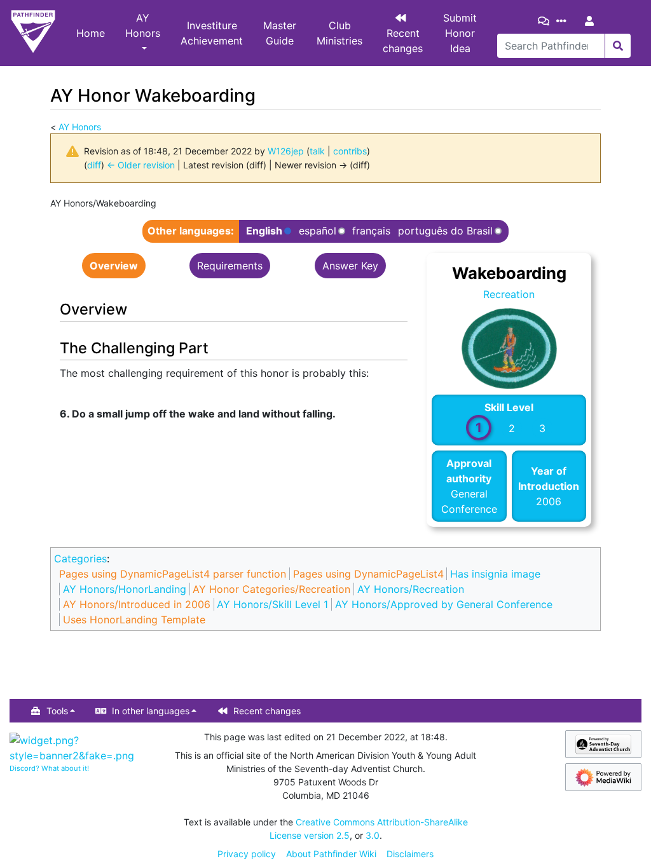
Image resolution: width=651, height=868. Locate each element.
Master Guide (279, 33)
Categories (80, 558)
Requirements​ (230, 265)
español (317, 231)
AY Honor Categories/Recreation (271, 589)
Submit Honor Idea (460, 33)
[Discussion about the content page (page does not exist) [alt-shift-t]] (546, 21)
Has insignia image (495, 573)
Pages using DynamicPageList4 (368, 573)
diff (94, 164)
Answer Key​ (350, 265)
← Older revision (141, 164)
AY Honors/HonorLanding (124, 589)
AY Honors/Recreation (410, 589)
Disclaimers (410, 853)
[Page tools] (564, 21)
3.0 (373, 835)
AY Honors (142, 25)
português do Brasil (445, 231)
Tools (57, 710)
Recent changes (403, 41)
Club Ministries (339, 33)
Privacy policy (246, 853)
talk (317, 151)
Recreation (509, 294)
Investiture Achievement (212, 33)
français (371, 230)
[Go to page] (618, 46)
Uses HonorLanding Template (134, 619)
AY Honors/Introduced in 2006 (136, 604)
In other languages (150, 710)
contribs (350, 151)
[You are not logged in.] (592, 21)
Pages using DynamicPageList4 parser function (172, 573)
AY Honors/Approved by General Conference (443, 604)
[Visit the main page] (33, 33)
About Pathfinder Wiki (331, 853)
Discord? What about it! (49, 768)
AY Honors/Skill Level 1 (272, 604)
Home (90, 33)
